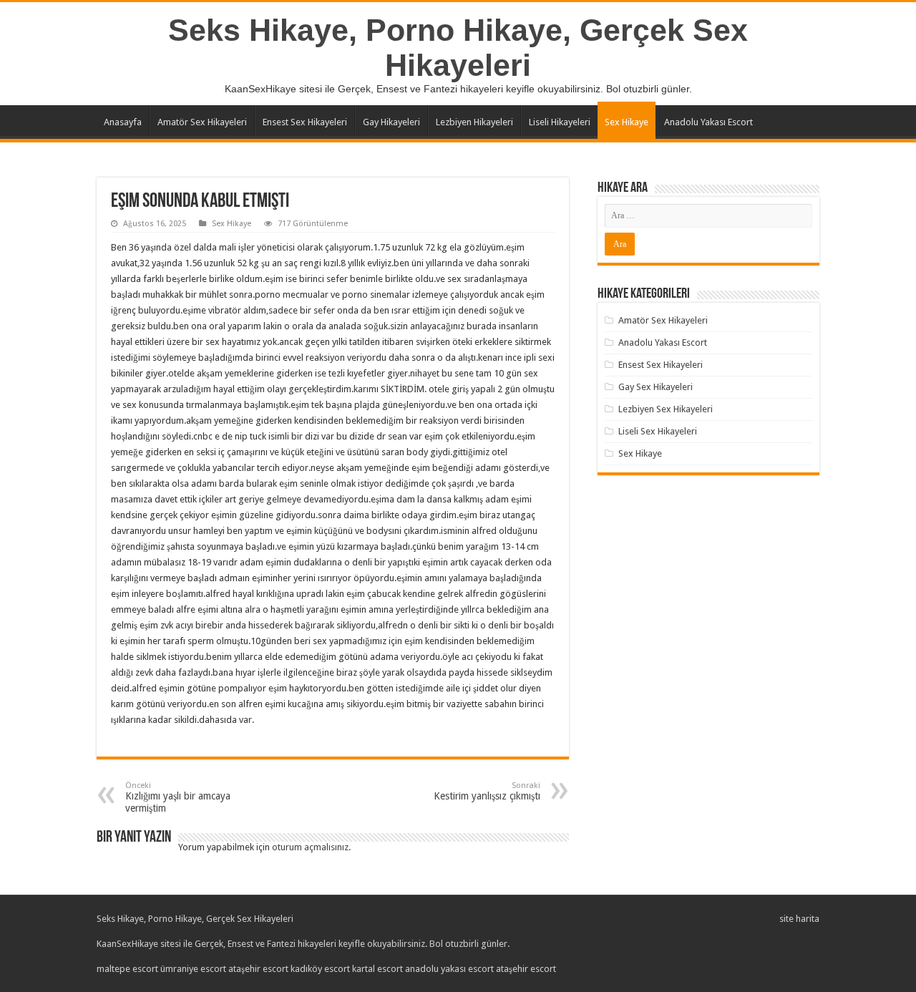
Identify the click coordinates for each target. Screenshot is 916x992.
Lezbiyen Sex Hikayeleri (665, 409)
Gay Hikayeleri (391, 122)
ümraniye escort (193, 968)
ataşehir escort (258, 968)
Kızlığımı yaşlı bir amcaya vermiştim (177, 797)
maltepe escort (127, 968)
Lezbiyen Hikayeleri (474, 122)
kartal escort (377, 968)
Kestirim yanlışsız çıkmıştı (487, 791)
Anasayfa (123, 122)
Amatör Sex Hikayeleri (202, 122)
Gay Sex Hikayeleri (655, 386)
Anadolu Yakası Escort (708, 122)
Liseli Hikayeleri (559, 122)
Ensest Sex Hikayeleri (305, 122)
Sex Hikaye (626, 122)
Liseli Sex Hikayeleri (657, 431)
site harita (799, 918)
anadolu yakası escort (449, 968)
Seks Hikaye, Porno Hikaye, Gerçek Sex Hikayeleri (458, 47)
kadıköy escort (320, 968)
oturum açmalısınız (310, 847)
